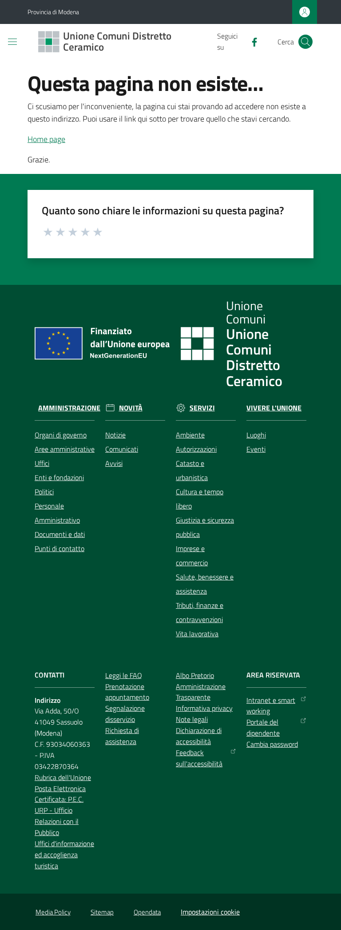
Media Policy (53, 912)
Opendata (147, 912)
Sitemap (102, 912)
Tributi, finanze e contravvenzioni (199, 612)
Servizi (202, 408)
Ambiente (190, 435)
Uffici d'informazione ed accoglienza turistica (64, 854)
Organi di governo (61, 435)
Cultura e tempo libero (199, 498)
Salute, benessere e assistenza (205, 583)
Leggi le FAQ (123, 675)
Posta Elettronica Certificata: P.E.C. (60, 794)
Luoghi (256, 435)
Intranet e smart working (270, 706)
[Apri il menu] (12, 41)
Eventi (256, 449)
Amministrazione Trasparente (201, 692)
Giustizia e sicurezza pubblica (205, 527)
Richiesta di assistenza (122, 736)
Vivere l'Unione (273, 408)
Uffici (42, 463)
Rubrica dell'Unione (63, 777)
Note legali (192, 719)
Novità (131, 408)
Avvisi (114, 463)
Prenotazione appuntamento (127, 692)
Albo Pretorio (195, 675)
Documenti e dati (60, 534)
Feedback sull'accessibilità (199, 758)
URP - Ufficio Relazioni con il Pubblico (57, 821)
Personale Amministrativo (57, 512)
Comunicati (121, 449)
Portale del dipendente (263, 727)
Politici (44, 491)
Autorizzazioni (196, 449)
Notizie (115, 435)
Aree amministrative (65, 449)
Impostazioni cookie (210, 911)
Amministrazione (69, 408)
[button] (305, 42)
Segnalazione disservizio (125, 714)
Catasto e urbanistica (192, 470)
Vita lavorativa (197, 633)
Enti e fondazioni (59, 477)
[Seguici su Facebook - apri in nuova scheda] (251, 41)
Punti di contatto (59, 548)
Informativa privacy (204, 708)
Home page (46, 139)
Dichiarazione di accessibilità (199, 736)
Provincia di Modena (53, 11)
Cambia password (272, 744)
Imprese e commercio (192, 555)
